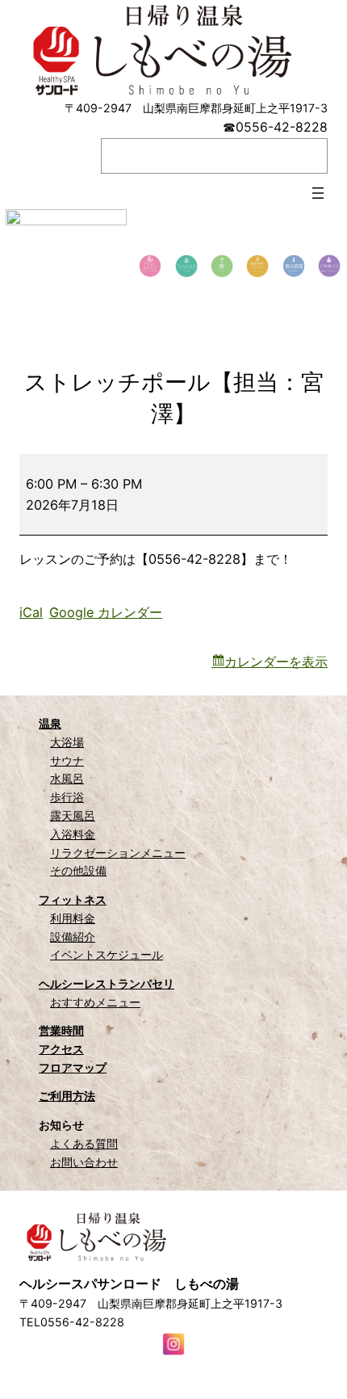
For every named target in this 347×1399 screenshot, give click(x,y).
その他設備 (78, 870)
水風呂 (67, 778)
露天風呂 (72, 815)
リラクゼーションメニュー (118, 852)
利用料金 (72, 918)
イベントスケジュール (106, 954)
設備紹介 (72, 936)
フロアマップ (73, 1067)
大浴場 (67, 742)
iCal (31, 612)
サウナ (67, 760)
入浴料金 (72, 834)
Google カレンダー (105, 612)
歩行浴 (67, 797)
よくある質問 (84, 1143)
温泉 (50, 723)
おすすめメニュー (95, 1002)
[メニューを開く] (318, 193)
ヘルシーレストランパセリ (106, 983)
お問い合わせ (84, 1162)
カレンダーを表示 (276, 661)
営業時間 (61, 1030)
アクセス (61, 1049)
